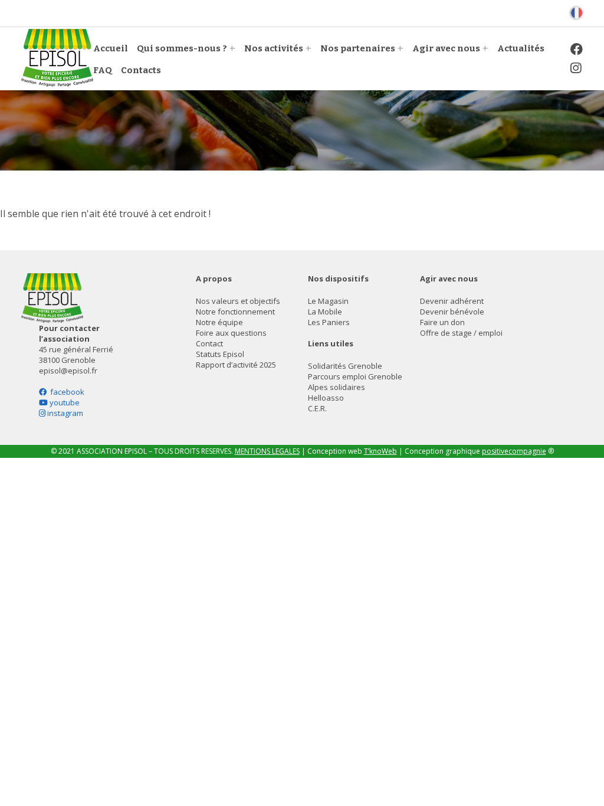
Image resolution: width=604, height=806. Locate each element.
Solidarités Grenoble (345, 366)
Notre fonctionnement (235, 311)
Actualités (520, 48)
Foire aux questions (231, 332)
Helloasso (326, 397)
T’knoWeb (380, 451)
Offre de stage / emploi (461, 332)
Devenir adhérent (452, 301)
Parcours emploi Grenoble (355, 376)
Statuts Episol (220, 354)
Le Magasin (328, 301)
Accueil (110, 48)
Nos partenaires (357, 48)
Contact (209, 343)
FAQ (102, 70)
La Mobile (325, 311)
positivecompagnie (514, 451)
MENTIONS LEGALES (267, 451)
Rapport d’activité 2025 (236, 364)
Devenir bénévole (452, 311)
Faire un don (442, 322)
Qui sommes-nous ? (182, 48)
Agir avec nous (446, 48)
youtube (64, 402)
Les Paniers (329, 322)
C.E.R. (317, 408)
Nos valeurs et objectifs (238, 301)
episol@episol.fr (68, 370)
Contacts (141, 70)
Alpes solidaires (336, 387)
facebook (65, 391)
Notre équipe (219, 322)
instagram (64, 413)
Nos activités (273, 48)
